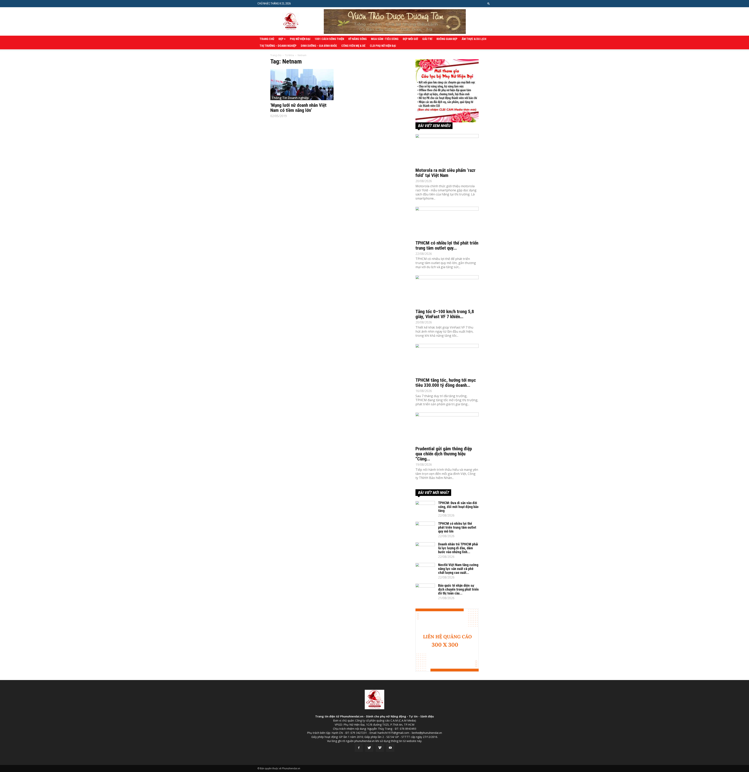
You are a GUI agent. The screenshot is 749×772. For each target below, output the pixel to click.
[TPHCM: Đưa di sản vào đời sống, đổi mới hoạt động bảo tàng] (425, 508)
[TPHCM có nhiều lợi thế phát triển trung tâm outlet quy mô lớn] (447, 222)
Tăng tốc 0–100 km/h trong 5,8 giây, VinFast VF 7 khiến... (444, 314)
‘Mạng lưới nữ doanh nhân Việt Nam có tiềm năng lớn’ (298, 107)
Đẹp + (282, 39)
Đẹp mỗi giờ (410, 39)
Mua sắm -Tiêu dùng (384, 39)
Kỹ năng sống (357, 39)
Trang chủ (267, 39)
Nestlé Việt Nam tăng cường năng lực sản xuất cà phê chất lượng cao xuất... (458, 569)
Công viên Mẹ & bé (353, 46)
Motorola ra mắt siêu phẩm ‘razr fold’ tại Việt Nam (445, 173)
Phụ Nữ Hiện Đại (300, 39)
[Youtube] (390, 748)
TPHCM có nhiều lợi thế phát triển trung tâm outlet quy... (446, 245)
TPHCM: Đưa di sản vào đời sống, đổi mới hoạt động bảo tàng (458, 507)
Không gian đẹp (447, 39)
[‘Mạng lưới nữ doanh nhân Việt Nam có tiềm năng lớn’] (302, 84)
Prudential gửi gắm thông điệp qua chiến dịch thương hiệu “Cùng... (443, 454)
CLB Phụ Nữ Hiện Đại (383, 46)
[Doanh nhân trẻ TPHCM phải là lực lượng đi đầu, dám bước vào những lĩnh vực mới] (425, 549)
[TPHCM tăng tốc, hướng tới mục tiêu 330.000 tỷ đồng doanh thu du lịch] (447, 359)
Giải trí (427, 39)
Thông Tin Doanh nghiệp (290, 98)
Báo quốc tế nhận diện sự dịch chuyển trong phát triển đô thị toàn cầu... (458, 589)
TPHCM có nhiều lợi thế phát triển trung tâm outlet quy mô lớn (457, 527)
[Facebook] (359, 748)
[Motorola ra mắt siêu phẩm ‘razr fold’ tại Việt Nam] (447, 149)
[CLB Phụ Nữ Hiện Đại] (447, 90)
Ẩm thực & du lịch (474, 39)
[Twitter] (369, 748)
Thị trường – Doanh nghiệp (278, 46)
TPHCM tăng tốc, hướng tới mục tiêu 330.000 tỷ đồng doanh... (445, 382)
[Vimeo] (380, 748)
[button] (489, 3)
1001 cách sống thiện (329, 39)
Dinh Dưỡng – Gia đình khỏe (319, 46)
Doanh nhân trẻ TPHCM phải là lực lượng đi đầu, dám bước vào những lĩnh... (458, 548)
